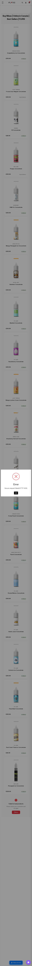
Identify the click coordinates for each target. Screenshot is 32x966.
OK (16, 493)
